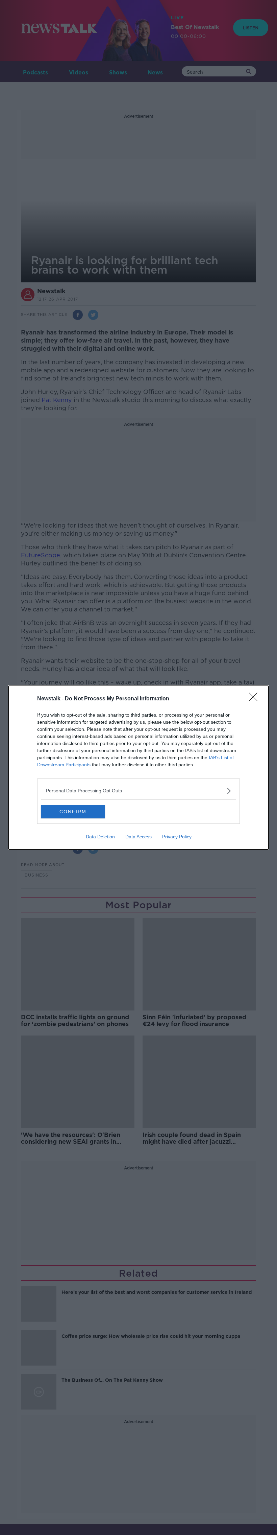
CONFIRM (72, 811)
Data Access (138, 836)
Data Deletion (100, 836)
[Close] (255, 699)
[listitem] (138, 790)
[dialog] (138, 768)
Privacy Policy (177, 836)
